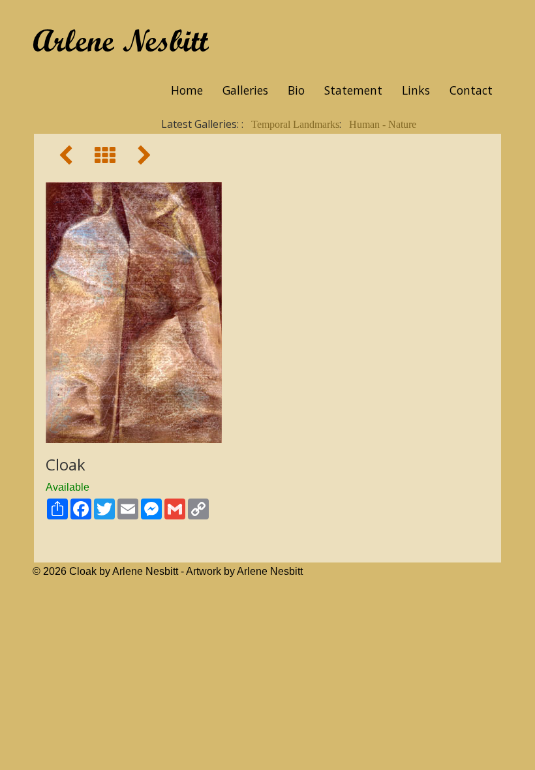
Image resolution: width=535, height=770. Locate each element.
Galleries (245, 90)
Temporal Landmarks (295, 124)
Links (416, 90)
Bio (296, 90)
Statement (353, 90)
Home (187, 90)
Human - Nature (382, 124)
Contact (471, 90)
